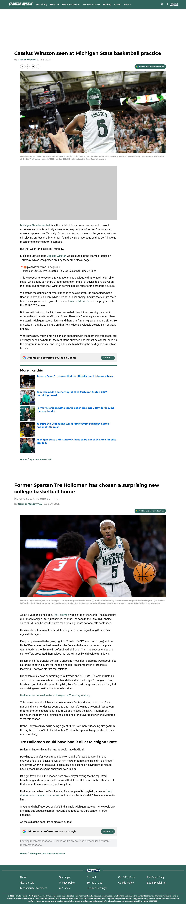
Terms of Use (94, 882)
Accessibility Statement (33, 888)
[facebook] (167, 4)
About (117, 4)
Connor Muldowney (30, 504)
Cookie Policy (126, 882)
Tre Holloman (61, 614)
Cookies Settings (96, 888)
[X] (162, 4)
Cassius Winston (56, 255)
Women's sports (91, 4)
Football (54, 4)
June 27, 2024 (89, 271)
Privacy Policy (67, 882)
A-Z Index (64, 888)
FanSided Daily (155, 877)
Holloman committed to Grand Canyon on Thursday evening (55, 695)
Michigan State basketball (35, 225)
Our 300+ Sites (126, 877)
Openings (64, 877)
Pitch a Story (27, 882)
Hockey (107, 4)
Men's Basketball (71, 4)
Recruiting (41, 4)
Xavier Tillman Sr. (80, 301)
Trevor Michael (27, 59)
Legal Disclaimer (156, 882)
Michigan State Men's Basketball (47, 853)
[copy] (38, 66)
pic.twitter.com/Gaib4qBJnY (43, 267)
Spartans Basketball (40, 459)
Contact (91, 877)
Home (23, 459)
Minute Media (21, 896)
